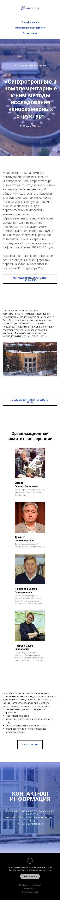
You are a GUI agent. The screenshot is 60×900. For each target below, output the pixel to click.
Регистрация (30, 33)
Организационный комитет (30, 27)
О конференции (30, 22)
